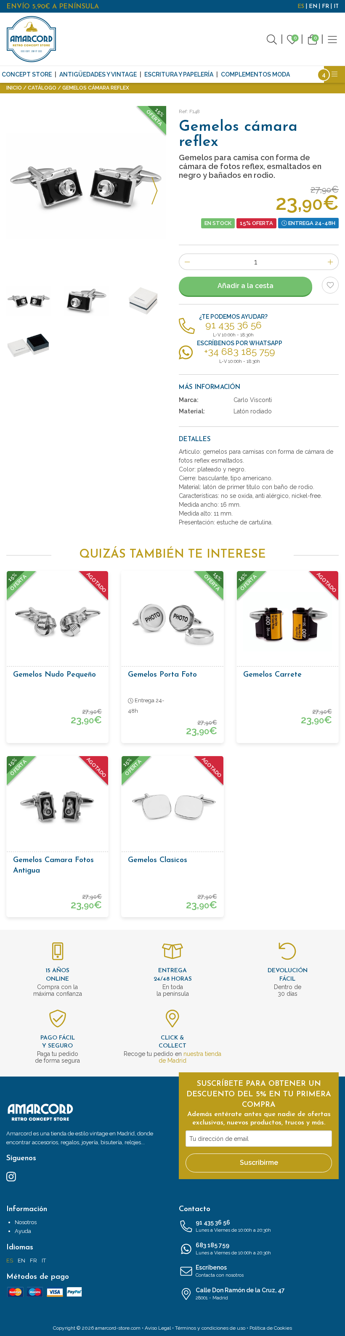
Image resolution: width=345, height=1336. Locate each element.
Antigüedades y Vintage (98, 74)
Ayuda (23, 1231)
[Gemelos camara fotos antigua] (57, 806)
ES (300, 6)
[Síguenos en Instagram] (11, 1176)
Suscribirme (259, 1163)
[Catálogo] (332, 39)
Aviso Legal (158, 1328)
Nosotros (26, 1222)
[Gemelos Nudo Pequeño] (57, 621)
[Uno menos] (187, 262)
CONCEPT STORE (27, 74)
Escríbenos (220, 1271)
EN (313, 6)
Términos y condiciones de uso (210, 1328)
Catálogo (42, 88)
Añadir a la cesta (245, 286)
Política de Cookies (270, 1328)
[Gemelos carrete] (287, 621)
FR (325, 6)
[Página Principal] (31, 39)
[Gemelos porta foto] (172, 621)
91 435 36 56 (233, 1226)
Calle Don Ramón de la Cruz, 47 (240, 1294)
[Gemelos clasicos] (172, 806)
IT (336, 6)
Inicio (14, 88)
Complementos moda (255, 74)
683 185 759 (233, 1249)
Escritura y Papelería (178, 74)
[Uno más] (330, 262)
